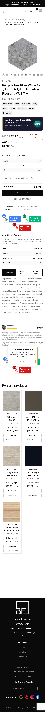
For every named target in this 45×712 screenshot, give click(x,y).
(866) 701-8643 (22, 624)
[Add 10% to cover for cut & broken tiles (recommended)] (32, 178)
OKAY (22, 361)
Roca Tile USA (12, 414)
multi (5, 108)
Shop (22, 648)
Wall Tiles (20, 20)
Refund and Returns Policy (22, 672)
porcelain (7, 113)
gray (35, 104)
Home (6, 20)
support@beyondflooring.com (22, 628)
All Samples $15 (35, 5)
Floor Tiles (7, 104)
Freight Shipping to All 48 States (16, 5)
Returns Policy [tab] (36, 272)
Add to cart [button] (12, 435)
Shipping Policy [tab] (22, 272)
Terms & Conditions (22, 676)
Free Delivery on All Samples (22, 2)
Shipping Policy (22, 667)
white (12, 108)
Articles (22, 652)
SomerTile (6, 81)
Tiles (12, 20)
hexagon (22, 108)
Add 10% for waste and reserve (17, 178)
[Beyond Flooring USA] (4, 10)
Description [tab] (9, 272)
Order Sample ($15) (22, 199)
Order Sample (11, 440)
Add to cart (22, 193)
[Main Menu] (41, 10)
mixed (31, 108)
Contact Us (22, 657)
